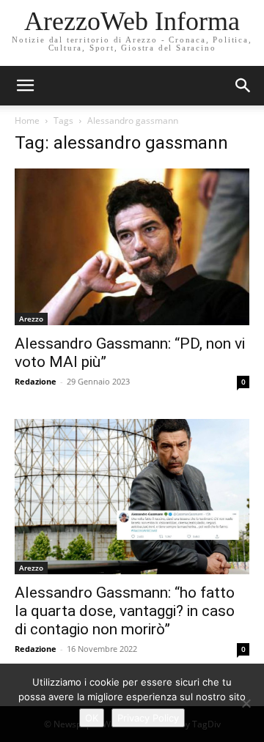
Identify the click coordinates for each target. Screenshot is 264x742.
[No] (245, 703)
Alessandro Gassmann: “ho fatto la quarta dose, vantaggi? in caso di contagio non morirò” (125, 611)
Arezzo (31, 319)
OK (91, 718)
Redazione (35, 381)
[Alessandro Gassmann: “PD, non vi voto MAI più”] (132, 246)
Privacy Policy (148, 718)
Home (27, 120)
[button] (243, 85)
